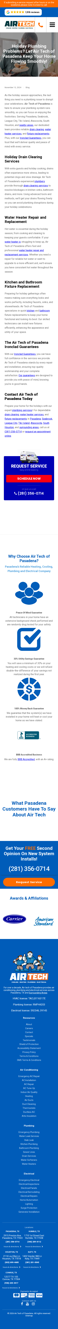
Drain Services (29, 1156)
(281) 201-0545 (32, 1262)
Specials (29, 1036)
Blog (28, 87)
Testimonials (29, 1040)
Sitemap (29, 1315)
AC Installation (29, 1080)
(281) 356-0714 (13, 431)
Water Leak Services (29, 1136)
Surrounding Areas (38, 993)
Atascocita (36, 423)
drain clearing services (36, 185)
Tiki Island (24, 423)
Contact (29, 1032)
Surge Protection (29, 1208)
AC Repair (29, 1084)
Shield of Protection (29, 1044)
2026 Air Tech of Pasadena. (22, 1313)
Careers (29, 1028)
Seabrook (47, 418)
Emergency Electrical (29, 1180)
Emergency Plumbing (29, 1132)
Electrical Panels (29, 1188)
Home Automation (29, 1200)
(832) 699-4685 (12, 1262)
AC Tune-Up (29, 1088)
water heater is (13, 241)
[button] (23, 12)
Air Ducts (29, 1100)
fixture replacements (38, 133)
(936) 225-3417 (11, 1283)
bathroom (45, 310)
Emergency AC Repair (29, 1076)
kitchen (30, 310)
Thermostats (29, 1108)
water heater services (32, 414)
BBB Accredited (26, 759)
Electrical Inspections (29, 1184)
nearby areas (26, 125)
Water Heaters (29, 1164)
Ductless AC (29, 1112)
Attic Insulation (29, 1116)
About (29, 1024)
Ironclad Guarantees (30, 138)
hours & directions (11, 1247)
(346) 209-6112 (34, 1242)
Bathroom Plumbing (29, 1148)
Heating (29, 1096)
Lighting (29, 1204)
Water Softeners (29, 1160)
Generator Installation (29, 1212)
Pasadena (35, 418)
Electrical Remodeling (29, 1192)
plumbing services (22, 410)
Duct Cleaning (29, 1104)
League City (11, 423)
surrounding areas (29, 427)
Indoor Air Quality (29, 1092)
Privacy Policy (29, 1052)
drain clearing (37, 129)
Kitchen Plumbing (29, 1144)
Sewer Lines (29, 1152)
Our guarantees (27, 375)
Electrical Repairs (29, 1196)
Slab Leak (29, 1140)
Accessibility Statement (29, 1048)
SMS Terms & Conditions (29, 1060)
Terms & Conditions (29, 1056)
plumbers (40, 181)
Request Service (29, 882)
